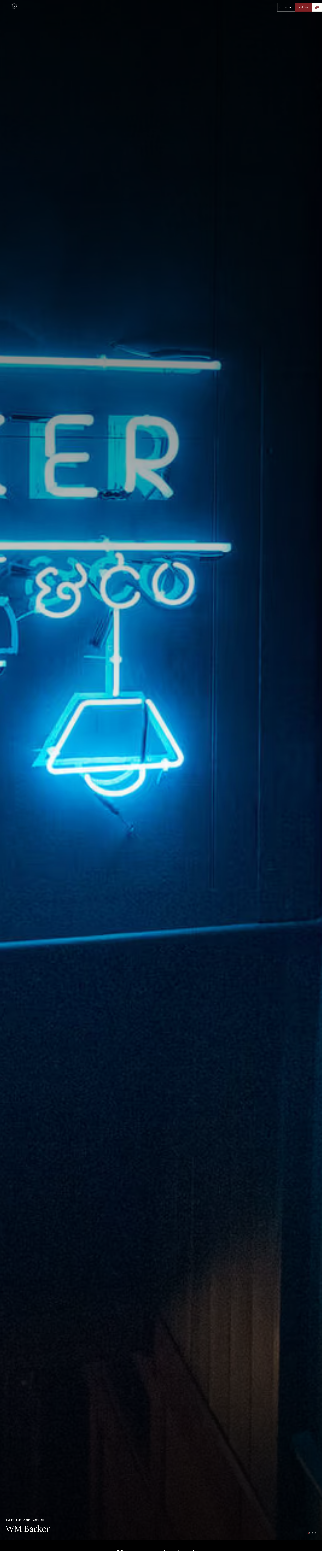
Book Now (303, 7)
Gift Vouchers (286, 7)
